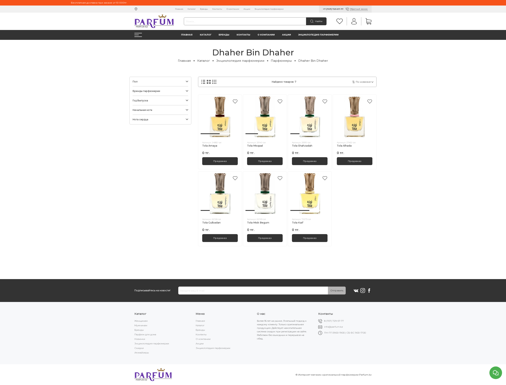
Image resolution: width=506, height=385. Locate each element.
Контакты (217, 9)
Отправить (336, 290)
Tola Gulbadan (211, 222)
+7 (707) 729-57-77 (333, 9)
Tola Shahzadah (302, 145)
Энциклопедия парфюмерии (269, 9)
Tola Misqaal (255, 145)
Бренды (204, 9)
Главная (179, 9)
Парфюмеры (281, 61)
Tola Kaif (297, 222)
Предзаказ (220, 161)
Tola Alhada (344, 145)
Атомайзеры (141, 352)
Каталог (192, 9)
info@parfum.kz (333, 326)
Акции (247, 9)
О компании (233, 9)
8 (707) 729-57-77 (334, 320)
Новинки (139, 338)
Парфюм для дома (145, 334)
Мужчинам (140, 325)
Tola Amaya (209, 145)
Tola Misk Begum (258, 222)
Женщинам (141, 320)
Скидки (139, 348)
